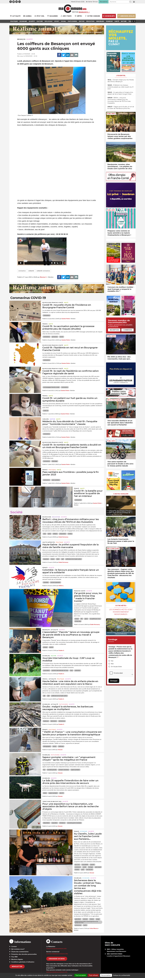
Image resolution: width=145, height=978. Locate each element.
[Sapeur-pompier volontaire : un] (25, 762)
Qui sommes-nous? (18, 949)
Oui (112, 661)
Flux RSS (14, 957)
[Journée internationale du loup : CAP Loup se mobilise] (25, 663)
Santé (66, 302)
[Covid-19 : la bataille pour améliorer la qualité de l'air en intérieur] (40, 495)
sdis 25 (62, 793)
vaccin (61, 336)
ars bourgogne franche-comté (51, 387)
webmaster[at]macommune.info (56, 972)
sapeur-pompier (75, 769)
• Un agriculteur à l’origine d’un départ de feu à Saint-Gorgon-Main (120, 93)
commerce (78, 867)
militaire (55, 533)
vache (85, 925)
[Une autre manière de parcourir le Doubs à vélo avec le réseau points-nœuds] (121, 449)
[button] (130, 2)
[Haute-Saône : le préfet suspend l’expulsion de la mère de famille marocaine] (25, 549)
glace (86, 618)
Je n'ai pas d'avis (116, 666)
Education (56, 517)
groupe (45, 647)
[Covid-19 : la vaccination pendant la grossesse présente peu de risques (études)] (25, 331)
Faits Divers (63, 704)
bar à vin (77, 864)
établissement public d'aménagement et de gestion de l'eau (86, 922)
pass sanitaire (55, 480)
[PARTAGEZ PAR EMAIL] (72, 55)
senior (54, 746)
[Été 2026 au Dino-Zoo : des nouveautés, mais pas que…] (121, 344)
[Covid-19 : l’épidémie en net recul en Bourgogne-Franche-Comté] (25, 352)
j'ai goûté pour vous (95, 618)
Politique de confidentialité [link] (121, 975)
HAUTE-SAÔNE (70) (48, 542)
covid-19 (45, 410)
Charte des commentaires (20, 951)
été (81, 618)
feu (44, 769)
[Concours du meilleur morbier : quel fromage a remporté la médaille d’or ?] (121, 275)
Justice (52, 419)
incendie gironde (51, 769)
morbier (77, 869)
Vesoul (45, 679)
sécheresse (62, 721)
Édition (75, 12)
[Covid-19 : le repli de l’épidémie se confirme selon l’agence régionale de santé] (25, 376)
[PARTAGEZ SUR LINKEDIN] (68, 55)
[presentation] (108, 505)
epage (98, 919)
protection (77, 670)
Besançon (21, 39)
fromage (90, 867)
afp (44, 695)
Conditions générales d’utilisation (22, 962)
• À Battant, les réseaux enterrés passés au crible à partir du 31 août (121, 87)
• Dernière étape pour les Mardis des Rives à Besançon (121, 80)
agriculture (78, 919)
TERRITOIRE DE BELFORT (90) (51, 801)
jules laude (98, 867)
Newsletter (17, 966)
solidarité (31, 271)
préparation (63, 533)
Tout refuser (93, 975)
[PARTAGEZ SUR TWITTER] (63, 55)
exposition (54, 823)
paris (82, 869)
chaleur (92, 919)
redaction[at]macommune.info (56, 948)
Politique (52, 469)
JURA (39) (45, 419)
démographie (47, 746)
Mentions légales (17, 959)
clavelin (92, 864)
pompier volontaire (64, 769)
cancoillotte (85, 864)
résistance (62, 823)
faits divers (54, 721)
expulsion (46, 559)
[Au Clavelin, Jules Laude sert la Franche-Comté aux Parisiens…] (40, 838)
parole (51, 647)
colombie (45, 582)
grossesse (55, 336)
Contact (14, 946)
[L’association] (25, 637)
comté (84, 867)
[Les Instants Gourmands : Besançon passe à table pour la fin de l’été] (121, 527)
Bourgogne (46, 517)
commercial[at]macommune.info (57, 953)
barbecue (46, 721)
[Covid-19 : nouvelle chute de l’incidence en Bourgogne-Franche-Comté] (25, 309)
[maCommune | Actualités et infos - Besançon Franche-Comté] (72, 8)
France (45, 324)
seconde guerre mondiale (74, 823)
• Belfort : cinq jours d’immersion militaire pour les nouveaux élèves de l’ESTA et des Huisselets (119, 100)
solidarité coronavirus (43, 271)
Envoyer (113, 681)
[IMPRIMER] (76, 55)
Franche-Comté (79, 591)
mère (58, 559)
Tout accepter (80, 975)
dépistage (54, 461)
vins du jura (89, 869)
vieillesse (61, 746)
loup (71, 670)
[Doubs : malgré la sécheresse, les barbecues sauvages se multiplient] (25, 711)
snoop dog (78, 621)
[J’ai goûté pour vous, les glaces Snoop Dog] (40, 598)
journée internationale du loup (60, 670)
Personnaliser (106, 975)
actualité (54, 629)
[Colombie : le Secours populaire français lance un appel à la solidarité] (25, 574)
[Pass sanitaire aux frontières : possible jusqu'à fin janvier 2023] (25, 477)
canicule (85, 919)
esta (44, 533)
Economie (83, 831)
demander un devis (57, 959)
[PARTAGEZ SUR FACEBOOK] (59, 55)
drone (45, 793)
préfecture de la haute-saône (73, 559)
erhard (77, 618)
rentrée (70, 533)
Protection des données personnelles (24, 954)
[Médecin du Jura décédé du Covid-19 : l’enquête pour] (25, 426)
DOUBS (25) (46, 655)
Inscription (114, 330)
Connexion (127, 330)
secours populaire (55, 582)
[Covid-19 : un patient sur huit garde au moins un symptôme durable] (25, 403)
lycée (49, 533)
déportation (46, 823)
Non (112, 663)
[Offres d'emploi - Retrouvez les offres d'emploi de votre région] (121, 180)
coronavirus (22, 271)
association (46, 670)
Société (29, 39)
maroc (52, 559)
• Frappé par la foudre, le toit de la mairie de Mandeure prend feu (121, 107)
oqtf (63, 559)
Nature (53, 655)
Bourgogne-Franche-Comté (52, 302)
